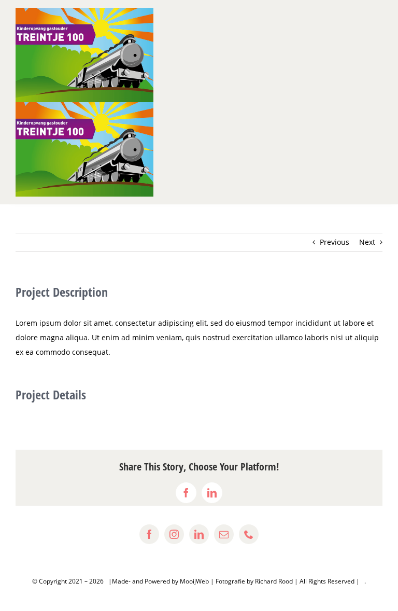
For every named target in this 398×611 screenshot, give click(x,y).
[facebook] (149, 534)
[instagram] (174, 534)
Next (367, 242)
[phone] (249, 534)
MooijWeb (194, 581)
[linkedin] (199, 534)
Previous (334, 242)
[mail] (224, 534)
